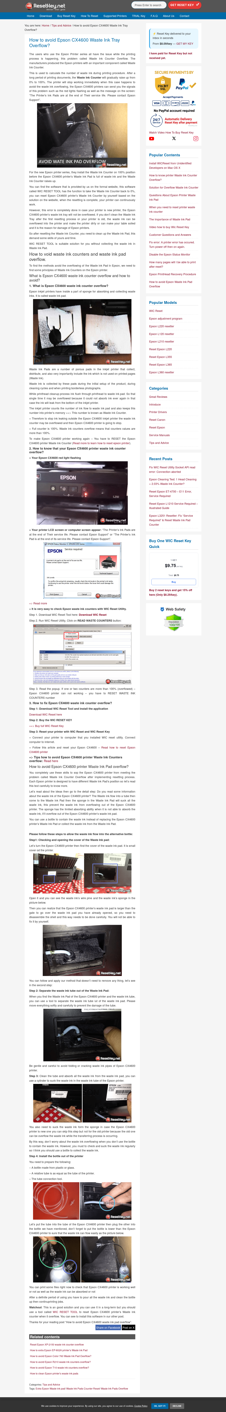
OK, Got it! (160, 1405)
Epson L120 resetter (161, 334)
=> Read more (38, 603)
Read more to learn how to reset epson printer (101, 443)
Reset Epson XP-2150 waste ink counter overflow (57, 1344)
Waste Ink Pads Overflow (114, 1388)
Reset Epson (157, 427)
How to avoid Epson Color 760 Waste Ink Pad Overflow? (60, 1356)
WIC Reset (156, 311)
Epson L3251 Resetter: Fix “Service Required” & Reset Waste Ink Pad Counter (171, 519)
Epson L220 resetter (161, 326)
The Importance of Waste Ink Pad (169, 219)
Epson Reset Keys (52, 6)
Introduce (155, 404)
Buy (174, 582)
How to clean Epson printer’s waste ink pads (54, 1373)
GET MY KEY (184, 43)
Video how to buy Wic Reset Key (169, 227)
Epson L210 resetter (161, 341)
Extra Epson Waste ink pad (50, 1388)
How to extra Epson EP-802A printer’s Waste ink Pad (58, 1350)
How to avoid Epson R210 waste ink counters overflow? (60, 1362)
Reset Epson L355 (160, 357)
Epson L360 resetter (161, 372)
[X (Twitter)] (173, 138)
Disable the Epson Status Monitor (169, 254)
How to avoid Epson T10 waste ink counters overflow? (59, 1367)
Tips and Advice (51, 1384)
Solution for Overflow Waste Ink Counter (173, 187)
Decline (177, 1405)
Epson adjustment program (165, 318)
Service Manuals (159, 435)
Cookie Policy (140, 1405)
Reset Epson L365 (160, 364)
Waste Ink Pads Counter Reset (83, 1388)
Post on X (129, 1327)
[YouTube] (151, 138)
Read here (51, 761)
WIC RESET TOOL (65, 1312)
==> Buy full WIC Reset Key (46, 726)
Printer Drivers (158, 412)
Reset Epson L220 (160, 349)
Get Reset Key (182, 5)
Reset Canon (157, 420)
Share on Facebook (108, 1327)
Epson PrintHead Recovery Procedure (172, 274)
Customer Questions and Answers (170, 235)
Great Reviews (158, 397)
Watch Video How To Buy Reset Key (171, 132)
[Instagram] (195, 138)
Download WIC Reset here (45, 714)
